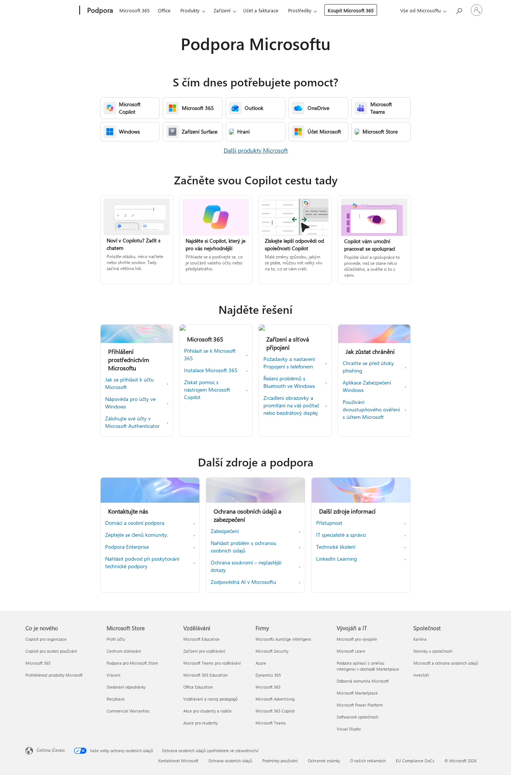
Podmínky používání (280, 760)
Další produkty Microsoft (256, 150)
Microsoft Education (201, 639)
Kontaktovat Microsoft (178, 760)
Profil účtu (116, 639)
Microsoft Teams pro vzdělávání (212, 663)
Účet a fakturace (260, 10)
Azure (261, 663)
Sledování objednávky (126, 687)
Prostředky (299, 10)
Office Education (198, 687)
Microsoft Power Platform (360, 705)
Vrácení (113, 675)
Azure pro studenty (200, 723)
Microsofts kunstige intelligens (283, 639)
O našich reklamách (368, 760)
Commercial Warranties (128, 711)
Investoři (421, 675)
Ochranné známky (324, 760)
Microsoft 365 (134, 10)
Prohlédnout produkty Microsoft (54, 675)
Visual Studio (349, 729)
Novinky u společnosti (433, 651)
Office (164, 10)
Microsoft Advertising (275, 699)
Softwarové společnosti (358, 717)
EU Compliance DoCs (415, 760)
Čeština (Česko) (51, 750)
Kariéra (419, 639)
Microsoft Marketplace (357, 693)
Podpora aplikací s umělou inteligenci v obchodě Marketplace (368, 666)
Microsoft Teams (271, 723)
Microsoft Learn (351, 651)
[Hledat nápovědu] (458, 9)
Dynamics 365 (268, 675)
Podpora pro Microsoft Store (132, 663)
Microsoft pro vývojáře (357, 639)
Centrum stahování (124, 651)
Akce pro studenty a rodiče (207, 711)
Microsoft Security (272, 651)
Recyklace (116, 699)
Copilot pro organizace (46, 639)
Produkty (189, 10)
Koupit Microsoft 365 (351, 10)
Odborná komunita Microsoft (363, 681)
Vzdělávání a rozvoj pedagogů (210, 699)
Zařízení (222, 10)
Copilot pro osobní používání (51, 651)
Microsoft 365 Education (205, 675)
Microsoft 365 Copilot (275, 711)
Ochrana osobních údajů (230, 760)
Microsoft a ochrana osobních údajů (445, 663)
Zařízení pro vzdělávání (204, 651)
